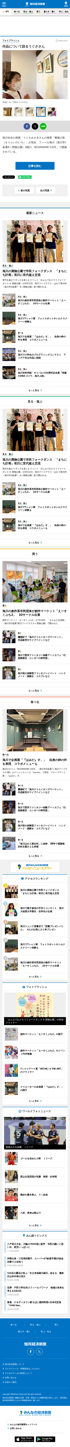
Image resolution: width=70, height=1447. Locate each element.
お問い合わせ (10, 1377)
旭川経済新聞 (35, 4)
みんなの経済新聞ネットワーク (35, 1413)
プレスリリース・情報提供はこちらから (22, 1368)
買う (38, 11)
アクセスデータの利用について (18, 1373)
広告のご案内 (10, 1382)
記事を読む (35, 165)
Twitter (39, 1351)
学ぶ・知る (64, 11)
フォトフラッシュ (10, 40)
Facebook (30, 1351)
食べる (17, 11)
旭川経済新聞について (14, 1364)
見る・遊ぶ (28, 11)
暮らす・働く (50, 11)
